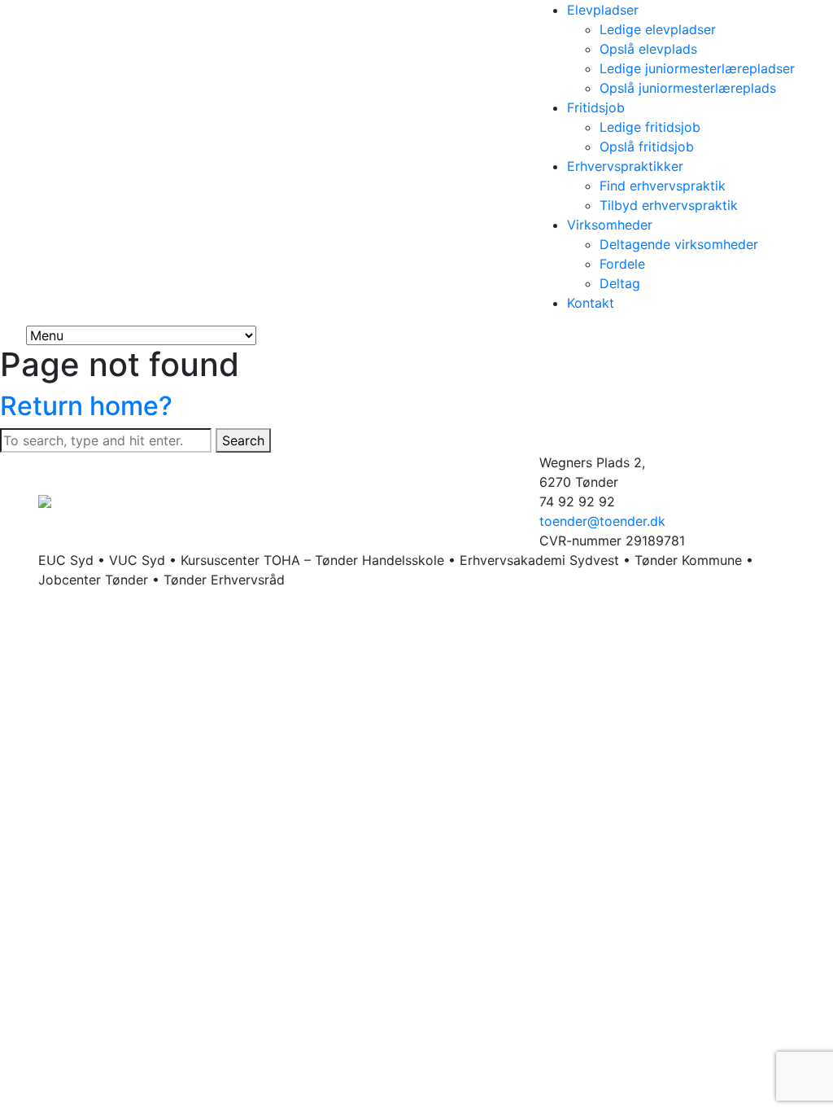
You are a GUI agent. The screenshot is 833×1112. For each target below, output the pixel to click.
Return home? (86, 406)
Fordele (622, 264)
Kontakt (590, 303)
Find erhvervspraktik (663, 185)
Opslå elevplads (648, 49)
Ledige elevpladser (658, 29)
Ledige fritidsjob (650, 127)
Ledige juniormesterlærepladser (697, 68)
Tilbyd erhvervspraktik (669, 205)
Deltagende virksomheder (679, 244)
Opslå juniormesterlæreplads (688, 88)
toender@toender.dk (602, 521)
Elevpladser (603, 10)
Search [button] (243, 440)
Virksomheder (609, 225)
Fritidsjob (596, 107)
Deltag (620, 283)
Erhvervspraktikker (625, 166)
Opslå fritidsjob (647, 146)
